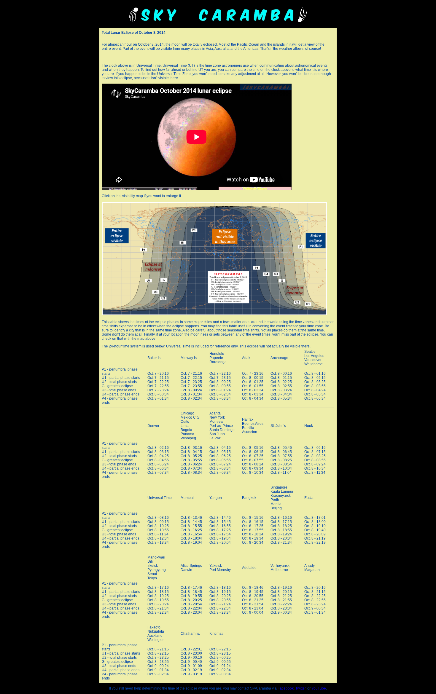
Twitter (300, 688)
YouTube (318, 688)
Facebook (286, 688)
